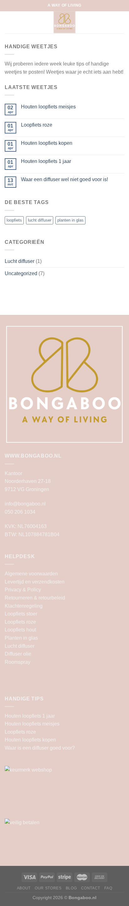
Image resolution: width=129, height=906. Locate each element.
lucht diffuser (39, 220)
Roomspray (17, 662)
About (24, 888)
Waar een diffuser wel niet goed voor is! (64, 179)
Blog (71, 888)
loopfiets (14, 220)
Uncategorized (21, 273)
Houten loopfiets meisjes (48, 106)
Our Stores (48, 888)
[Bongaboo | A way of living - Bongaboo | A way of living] (64, 22)
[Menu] (8, 22)
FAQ (108, 888)
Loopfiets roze (36, 125)
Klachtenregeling (24, 606)
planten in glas (70, 220)
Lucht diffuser (19, 261)
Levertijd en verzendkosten (34, 581)
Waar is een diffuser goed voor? (40, 748)
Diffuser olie (18, 654)
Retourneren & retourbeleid (35, 597)
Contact (90, 888)
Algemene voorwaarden (31, 573)
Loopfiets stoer (21, 613)
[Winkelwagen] (121, 22)
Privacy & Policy (23, 589)
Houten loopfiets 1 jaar (46, 161)
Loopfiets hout (20, 629)
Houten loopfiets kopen (46, 143)
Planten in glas (21, 638)
